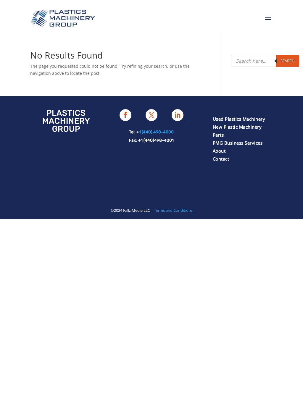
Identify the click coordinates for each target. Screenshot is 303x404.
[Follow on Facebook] (125, 115)
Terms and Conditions (173, 210)
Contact (221, 159)
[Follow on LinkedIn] (177, 115)
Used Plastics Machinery (239, 119)
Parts (218, 135)
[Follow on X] (151, 115)
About (219, 151)
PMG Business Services (238, 143)
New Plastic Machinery (237, 127)
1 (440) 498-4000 (156, 132)
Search (288, 60)
